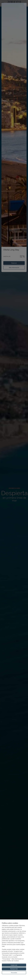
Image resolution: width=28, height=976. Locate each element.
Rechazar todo (14, 968)
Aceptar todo (14, 965)
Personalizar (14, 972)
